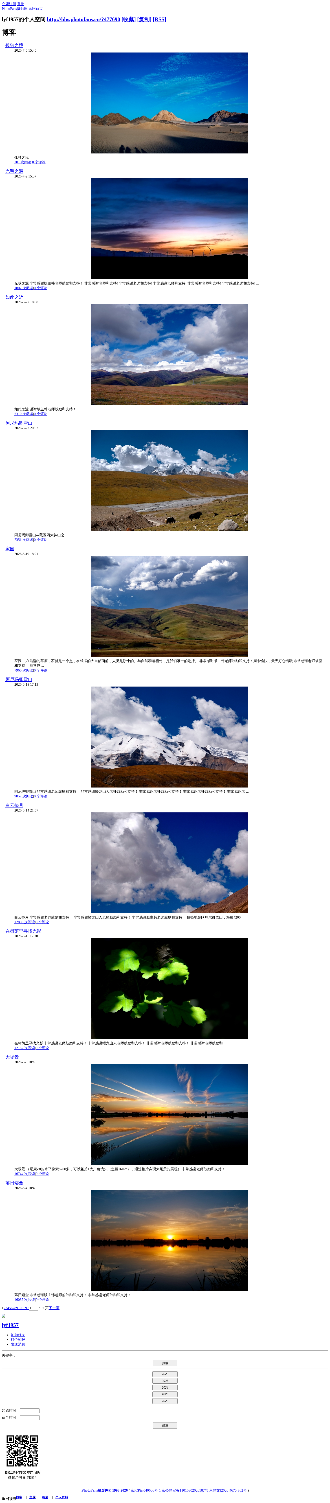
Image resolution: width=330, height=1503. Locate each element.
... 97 (25, 1308)
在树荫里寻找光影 (23, 931)
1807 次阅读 (23, 288)
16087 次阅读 (24, 1300)
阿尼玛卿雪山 (18, 422)
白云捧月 (14, 805)
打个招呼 (18, 1339)
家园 (9, 548)
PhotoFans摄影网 (15, 9)
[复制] (144, 19)
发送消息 (18, 1344)
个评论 (39, 162)
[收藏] (128, 19)
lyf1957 (10, 1325)
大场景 (12, 1057)
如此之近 (14, 297)
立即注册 (9, 4)
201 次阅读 (22, 162)
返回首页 (36, 9)
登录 (20, 4)
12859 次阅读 (24, 922)
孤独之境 (14, 45)
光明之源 (14, 171)
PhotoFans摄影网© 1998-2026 (104, 1490)
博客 (19, 1497)
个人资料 (61, 1497)
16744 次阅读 (24, 1174)
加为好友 (18, 1335)
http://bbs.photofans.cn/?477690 (83, 19)
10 (20, 1308)
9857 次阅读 (23, 796)
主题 (32, 1497)
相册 (45, 1497)
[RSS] (159, 19)
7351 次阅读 (23, 540)
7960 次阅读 (23, 670)
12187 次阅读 (24, 1048)
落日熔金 (14, 1182)
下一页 (54, 1308)
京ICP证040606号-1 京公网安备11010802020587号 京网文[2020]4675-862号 (189, 1490)
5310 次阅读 (23, 414)
